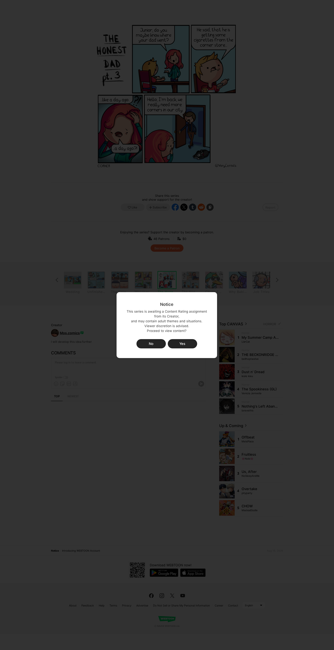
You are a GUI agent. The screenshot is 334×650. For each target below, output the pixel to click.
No (151, 344)
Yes (182, 344)
